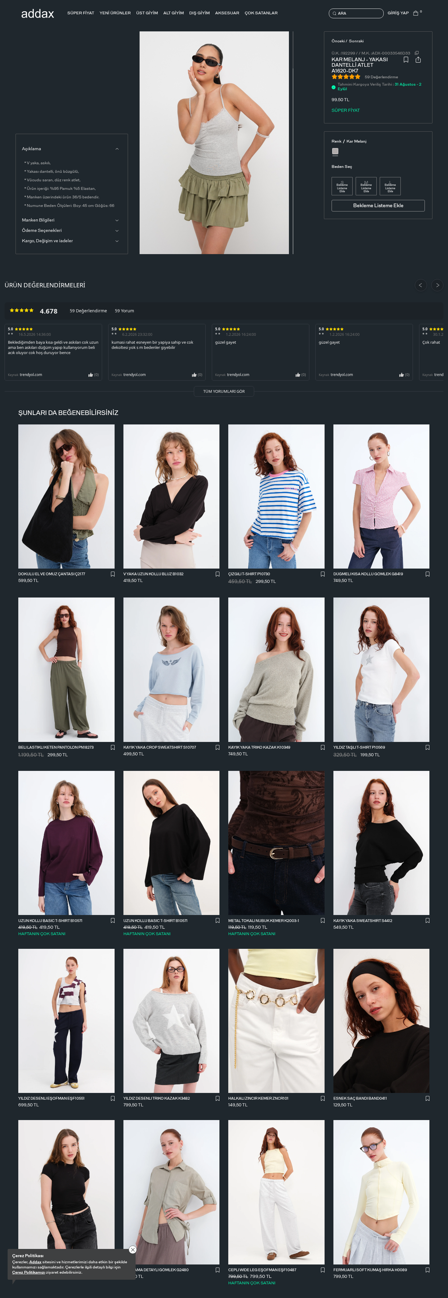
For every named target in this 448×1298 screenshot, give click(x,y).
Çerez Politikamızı (28, 1273)
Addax (35, 1262)
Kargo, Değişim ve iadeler (47, 241)
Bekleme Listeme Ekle (342, 188)
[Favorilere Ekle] (406, 64)
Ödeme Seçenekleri (42, 231)
